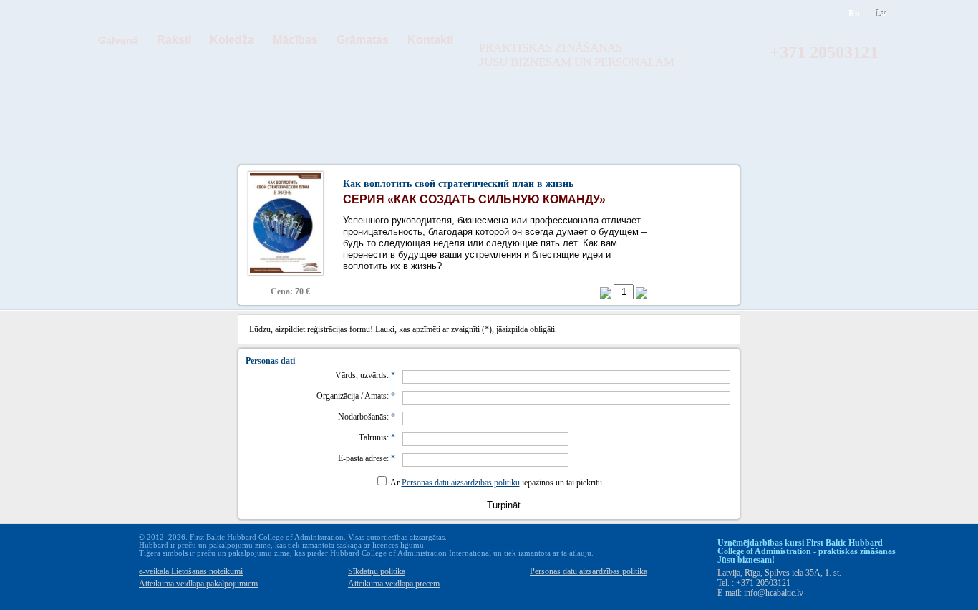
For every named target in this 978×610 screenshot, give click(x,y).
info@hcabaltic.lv (773, 593)
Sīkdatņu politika (376, 571)
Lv (881, 14)
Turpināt (504, 505)
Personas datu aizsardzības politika (588, 571)
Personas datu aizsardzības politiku (461, 483)
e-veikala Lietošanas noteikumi (191, 571)
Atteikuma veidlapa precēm (394, 583)
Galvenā (118, 40)
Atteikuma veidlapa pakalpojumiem (198, 583)
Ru (854, 14)
